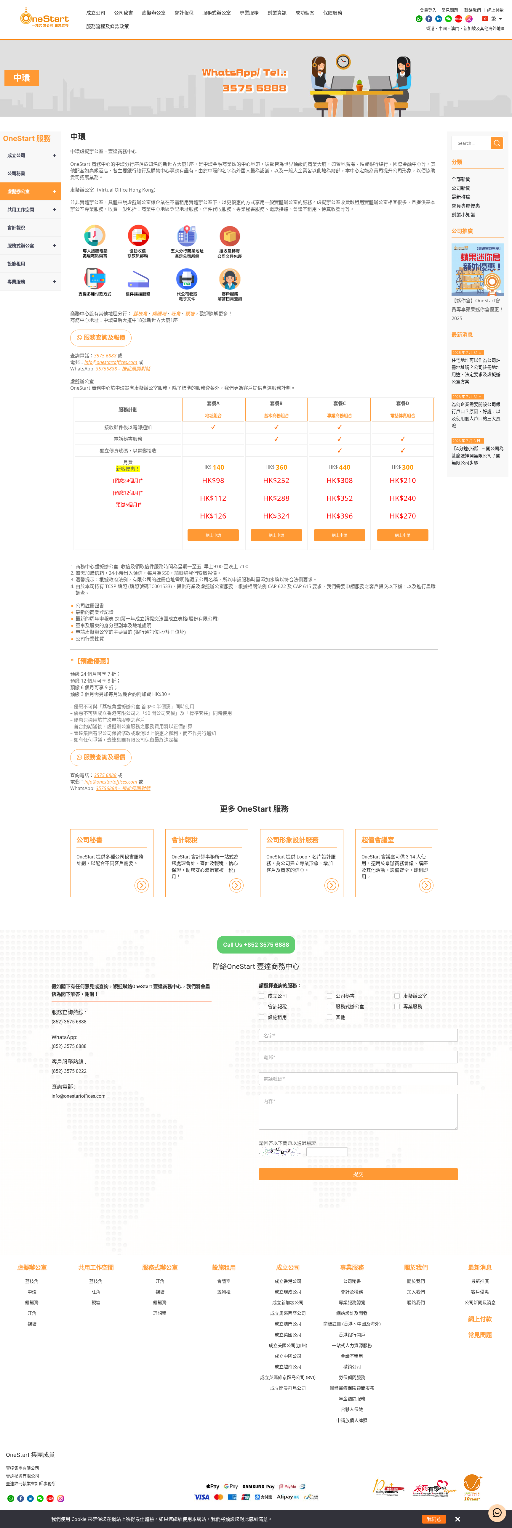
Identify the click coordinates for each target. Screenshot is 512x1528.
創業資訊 (277, 12)
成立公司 (95, 12)
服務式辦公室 (216, 12)
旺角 (175, 313)
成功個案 (304, 12)
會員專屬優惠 (466, 206)
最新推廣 (461, 197)
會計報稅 (184, 12)
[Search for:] (478, 143)
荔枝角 (140, 313)
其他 (340, 1017)
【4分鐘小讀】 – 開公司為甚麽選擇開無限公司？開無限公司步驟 (478, 456)
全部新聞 (461, 179)
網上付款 (480, 1319)
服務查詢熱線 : (69, 1012)
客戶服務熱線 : (69, 1062)
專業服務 (249, 12)
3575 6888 (105, 355)
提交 (358, 1174)
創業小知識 (463, 214)
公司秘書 (123, 12)
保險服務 (332, 12)
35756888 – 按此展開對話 (123, 368)
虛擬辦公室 (154, 12)
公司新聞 (461, 188)
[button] (101, 338)
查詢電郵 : (63, 1087)
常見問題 (480, 1335)
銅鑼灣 (159, 313)
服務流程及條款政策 (107, 26)
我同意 (434, 1519)
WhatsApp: (64, 1037)
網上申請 (213, 535)
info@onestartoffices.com (110, 362)
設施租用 (16, 264)
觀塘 (190, 313)
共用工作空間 (31, 209)
